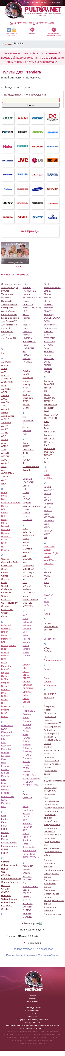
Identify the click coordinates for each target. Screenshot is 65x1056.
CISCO (4, 596)
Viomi (46, 524)
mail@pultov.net (32, 1022)
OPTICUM (28, 688)
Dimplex (5, 682)
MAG (25, 528)
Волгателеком (51, 626)
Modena (27, 589)
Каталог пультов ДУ (17, 274)
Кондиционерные (10, 318)
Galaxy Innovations (10, 865)
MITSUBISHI (29, 576)
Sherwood (28, 906)
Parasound (28, 714)
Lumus (26, 516)
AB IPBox (6, 361)
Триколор (49, 697)
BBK (3, 509)
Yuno (46, 601)
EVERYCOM (7, 796)
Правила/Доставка (32, 1007)
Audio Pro (6, 463)
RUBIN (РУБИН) (31, 857)
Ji (23, 423)
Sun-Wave (49, 351)
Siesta (47, 284)
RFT (25, 830)
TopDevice (49, 445)
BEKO (4, 516)
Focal (4, 836)
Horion (26, 345)
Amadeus (6, 422)
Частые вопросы (32, 1010)
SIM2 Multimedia (52, 287)
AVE (3, 470)
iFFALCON (28, 377)
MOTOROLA (29, 592)
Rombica (27, 840)
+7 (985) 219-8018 (45, 23)
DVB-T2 (50, 737)
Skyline (47, 297)
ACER (4, 368)
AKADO (5, 402)
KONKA (26, 460)
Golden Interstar (9, 899)
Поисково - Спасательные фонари (51, 893)
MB (24, 555)
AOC (3, 436)
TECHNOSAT (50, 404)
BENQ (4, 519)
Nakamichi (28, 622)
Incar (25, 387)
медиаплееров (54, 807)
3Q (2, 353)
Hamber (27, 287)
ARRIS (4, 446)
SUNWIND (49, 358)
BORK (4, 539)
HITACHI (27, 334)
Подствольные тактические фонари (51, 883)
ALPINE (5, 419)
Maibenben (28, 535)
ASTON (5, 456)
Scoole (26, 890)
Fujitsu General (9, 842)
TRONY (48, 455)
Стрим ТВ (8, 338)
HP (24, 351)
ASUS (4, 460)
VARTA (47, 493)
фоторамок (52, 841)
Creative (5, 613)
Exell (3, 806)
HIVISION (27, 338)
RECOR (26, 816)
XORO (47, 576)
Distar (4, 686)
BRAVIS (5, 550)
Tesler (47, 425)
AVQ (3, 483)
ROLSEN (27, 837)
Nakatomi (27, 625)
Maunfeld (27, 548)
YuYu (46, 605)
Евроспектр (50, 639)
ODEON (27, 664)
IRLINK (26, 404)
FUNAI (4, 849)
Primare (26, 771)
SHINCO (27, 910)
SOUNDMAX (50, 324)
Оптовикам (32, 1001)
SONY (47, 321)
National (27, 628)
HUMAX (26, 358)
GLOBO (5, 892)
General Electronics (11, 878)
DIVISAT (5, 689)
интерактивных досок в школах (52, 801)
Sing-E (47, 291)
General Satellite (9, 882)
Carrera (5, 579)
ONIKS (26, 675)
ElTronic (5, 766)
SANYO (26, 873)
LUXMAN (27, 519)
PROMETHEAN (30, 785)
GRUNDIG (6, 905)
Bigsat (4, 523)
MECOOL (27, 559)
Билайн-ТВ (9, 321)
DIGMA (4, 679)
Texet (46, 428)
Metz (25, 562)
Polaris (26, 741)
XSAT (46, 582)
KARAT (26, 446)
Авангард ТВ (52, 723)
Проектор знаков (52, 660)
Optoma (27, 692)
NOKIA (26, 652)
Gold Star (6, 895)
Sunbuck (48, 355)
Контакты (32, 1016)
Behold (4, 512)
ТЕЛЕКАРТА (50, 694)
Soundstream (50, 328)
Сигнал (47, 681)
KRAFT (26, 463)
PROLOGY (28, 782)
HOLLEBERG (29, 341)
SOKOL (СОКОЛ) (52, 318)
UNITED (48, 477)
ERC (3, 779)
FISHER (5, 829)
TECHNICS (49, 398)
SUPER (47, 361)
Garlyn (4, 868)
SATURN (27, 879)
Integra (26, 394)
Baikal (4, 495)
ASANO (5, 453)
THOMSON (49, 431)
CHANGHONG (8, 592)
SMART (48, 311)
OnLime (26, 681)
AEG (3, 385)
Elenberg (5, 756)
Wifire (47, 556)
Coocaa (5, 606)
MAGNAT (27, 532)
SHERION (27, 903)
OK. (24, 668)
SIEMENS (27, 917)
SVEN (47, 372)
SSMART (48, 331)
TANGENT (49, 384)
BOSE (4, 543)
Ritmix (26, 833)
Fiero (3, 822)
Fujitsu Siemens (9, 846)
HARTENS (28, 304)
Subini (47, 348)
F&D (3, 815)
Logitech (27, 502)
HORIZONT (28, 348)
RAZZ (25, 806)
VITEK (47, 527)
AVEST (4, 476)
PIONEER (27, 727)
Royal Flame (29, 854)
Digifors (5, 672)
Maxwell (27, 552)
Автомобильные (9, 311)
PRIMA (26, 768)
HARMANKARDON (32, 297)
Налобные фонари (53, 870)
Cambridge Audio (9, 562)
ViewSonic (49, 520)
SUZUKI (48, 368)
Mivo (25, 582)
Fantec (4, 819)
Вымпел (48, 629)
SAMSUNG (28, 866)
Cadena (5, 559)
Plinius (26, 731)
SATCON (27, 876)
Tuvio (46, 462)
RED (25, 820)
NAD (25, 615)
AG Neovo (6, 389)
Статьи (32, 1013)
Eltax (3, 759)
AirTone (5, 395)
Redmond (27, 823)
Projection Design (31, 778)
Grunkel (5, 909)
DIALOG (5, 669)
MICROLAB (28, 569)
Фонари (48, 860)
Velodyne (48, 503)
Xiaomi (47, 572)
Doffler (4, 696)
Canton (4, 576)
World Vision (50, 560)
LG (24, 495)
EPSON (5, 772)
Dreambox (6, 706)
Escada (5, 789)
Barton (4, 506)
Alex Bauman (7, 416)
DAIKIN (4, 632)
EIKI (3, 739)
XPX (46, 579)
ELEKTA (5, 752)
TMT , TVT (49, 442)
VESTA (47, 507)
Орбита (48, 651)
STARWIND (49, 338)
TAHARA (48, 381)
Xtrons (47, 586)
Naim (25, 618)
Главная (32, 995)
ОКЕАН (47, 648)
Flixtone (5, 832)
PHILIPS (27, 724)
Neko (25, 635)
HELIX (26, 314)
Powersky (27, 751)
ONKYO (26, 678)
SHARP (26, 900)
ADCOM (5, 375)
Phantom (27, 721)
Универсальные (9, 304)
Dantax (4, 635)
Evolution (5, 803)
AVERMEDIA (7, 473)
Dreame (5, 709)
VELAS (47, 500)
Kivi (24, 456)
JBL (24, 417)
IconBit (26, 374)
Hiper (25, 328)
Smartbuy (49, 314)
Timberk (48, 435)
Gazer (4, 872)
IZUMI (26, 408)
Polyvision (27, 748)
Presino (26, 761)
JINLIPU (27, 430)
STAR (47, 334)
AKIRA (4, 412)
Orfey (25, 695)
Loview (26, 509)
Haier (25, 284)
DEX (3, 659)
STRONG (48, 345)
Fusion (4, 853)
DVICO (4, 716)
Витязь (47, 623)
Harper (26, 301)
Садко (47, 678)
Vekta (46, 497)
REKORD (27, 827)
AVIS (3, 480)
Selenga (27, 896)
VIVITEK (48, 530)
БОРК (47, 614)
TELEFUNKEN (51, 414)
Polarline (27, 744)
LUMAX (26, 512)
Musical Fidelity (30, 599)
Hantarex (27, 294)
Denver (4, 655)
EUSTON (5, 793)
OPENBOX (28, 685)
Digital (4, 676)
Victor (47, 514)
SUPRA (47, 365)
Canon (4, 572)
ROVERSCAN (29, 850)
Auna (3, 466)
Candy (4, 569)
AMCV (4, 426)
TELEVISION (50, 418)
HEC (25, 311)
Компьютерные (9, 314)
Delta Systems (8, 645)
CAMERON (6, 565)
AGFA (4, 392)
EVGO (4, 800)
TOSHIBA (49, 452)
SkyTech (48, 301)
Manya (26, 538)
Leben (26, 485)
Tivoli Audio (49, 438)
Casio (4, 582)
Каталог (32, 998)
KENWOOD (28, 449)
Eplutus (5, 769)
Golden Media (8, 902)
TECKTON (49, 408)
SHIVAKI (27, 913)
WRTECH (49, 563)
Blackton (5, 529)
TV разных (51, 760)
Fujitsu (4, 839)
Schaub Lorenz (30, 886)
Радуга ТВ (51, 733)
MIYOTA (27, 586)
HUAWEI (27, 355)
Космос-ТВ (9, 324)
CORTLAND (7, 609)
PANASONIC (29, 711)
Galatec (5, 861)
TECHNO (48, 401)
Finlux (4, 825)
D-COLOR (6, 625)
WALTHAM (49, 546)
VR (45, 537)
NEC (25, 632)
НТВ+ (6, 334)
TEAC (47, 394)
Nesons (26, 639)
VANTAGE (49, 490)
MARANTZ (28, 542)
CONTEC (6, 599)
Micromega (28, 572)
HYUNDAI (27, 361)
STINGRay (49, 341)
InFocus (27, 391)
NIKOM (26, 649)
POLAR (26, 738)
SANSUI (27, 869)
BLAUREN (6, 536)
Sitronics (48, 294)
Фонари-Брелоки (52, 914)
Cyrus (4, 616)
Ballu (3, 499)
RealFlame (28, 810)
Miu (24, 579)
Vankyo (47, 487)
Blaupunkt (6, 533)
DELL (4, 642)
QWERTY (27, 797)
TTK (46, 458)
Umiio (47, 474)
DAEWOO (6, 628)
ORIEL (26, 698)
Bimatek (5, 526)
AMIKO (4, 429)
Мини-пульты (50, 713)
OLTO (25, 671)
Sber (25, 883)
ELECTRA (6, 745)
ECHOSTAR (7, 725)
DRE (3, 703)
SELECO (27, 893)
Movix (25, 596)
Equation (5, 776)
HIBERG (27, 324)
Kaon (25, 443)
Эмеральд (49, 706)
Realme (26, 813)
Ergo (3, 783)
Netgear (27, 642)
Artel (3, 449)
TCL (46, 391)
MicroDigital (28, 565)
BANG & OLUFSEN (10, 502)
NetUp (26, 645)
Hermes (26, 318)
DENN (4, 649)
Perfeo (26, 717)
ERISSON (6, 786)
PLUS (25, 734)
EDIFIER (5, 735)
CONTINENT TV (9, 603)
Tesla (46, 421)
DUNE (4, 713)
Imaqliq (26, 384)
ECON (4, 729)
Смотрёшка (50, 685)
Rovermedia (29, 847)
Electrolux (6, 749)
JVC (25, 434)
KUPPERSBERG (31, 466)
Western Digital (51, 553)
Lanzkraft (27, 479)
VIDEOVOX (49, 517)
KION (25, 453)
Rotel (25, 843)
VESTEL (48, 510)
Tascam (48, 387)
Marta (25, 545)
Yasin (46, 598)
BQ (2, 546)
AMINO (4, 432)
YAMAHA (48, 595)
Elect (3, 742)
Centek (4, 586)
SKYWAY (48, 304)
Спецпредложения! (11, 284)
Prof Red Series (30, 775)
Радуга (47, 669)
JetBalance (28, 420)
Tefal (46, 411)
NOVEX (26, 655)
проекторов (52, 811)
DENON (5, 652)
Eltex (3, 762)
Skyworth (48, 307)
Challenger (6, 589)
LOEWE (26, 499)
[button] (11, 31)
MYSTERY (28, 606)
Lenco (26, 492)
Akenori (5, 409)
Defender (6, 639)
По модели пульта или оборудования (25, 94)
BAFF (4, 492)
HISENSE (27, 331)
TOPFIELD (49, 448)
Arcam (4, 439)
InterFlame (28, 398)
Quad (25, 794)
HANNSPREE (29, 291)
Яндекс (47, 709)
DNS (3, 693)
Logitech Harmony (32, 506)
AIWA (4, 399)
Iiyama (26, 381)
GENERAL (6, 875)
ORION (26, 702)
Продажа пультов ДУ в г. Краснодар (32, 949)
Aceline (4, 365)
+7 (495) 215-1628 (23, 23)
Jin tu (25, 427)
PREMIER (27, 755)
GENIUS (5, 885)
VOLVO (47, 534)
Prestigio (27, 765)
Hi (24, 321)
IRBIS (25, 401)
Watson (47, 550)
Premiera (27, 758)
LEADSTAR (28, 482)
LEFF (25, 489)
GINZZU (5, 888)
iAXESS (26, 371)
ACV (3, 372)
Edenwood (6, 732)
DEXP (4, 662)
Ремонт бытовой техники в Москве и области (32, 955)
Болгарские (7, 307)
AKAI (3, 405)
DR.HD (4, 699)
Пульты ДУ (6, 301)
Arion (3, 443)
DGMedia (6, 666)
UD (45, 471)
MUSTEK (27, 603)
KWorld (26, 470)
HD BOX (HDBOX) (32, 307)
